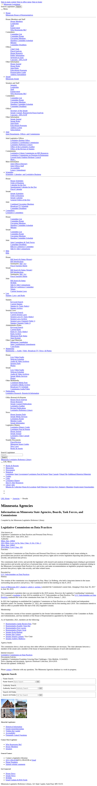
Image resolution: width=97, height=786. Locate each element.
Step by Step (10, 483)
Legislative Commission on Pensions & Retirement (29, 155)
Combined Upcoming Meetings (22, 204)
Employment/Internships (15, 729)
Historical (9, 472)
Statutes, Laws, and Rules (15, 295)
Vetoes (12, 289)
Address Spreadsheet (18, 75)
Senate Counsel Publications (21, 404)
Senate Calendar (16, 198)
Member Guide (16, 421)
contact (8, 670)
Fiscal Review (15, 442)
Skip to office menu (24, 2)
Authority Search (9, 688)
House (8, 13)
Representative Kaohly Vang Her (18, 626)
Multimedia (10, 349)
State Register (15, 338)
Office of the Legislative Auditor (22, 147)
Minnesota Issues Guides (19, 444)
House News (10, 774)
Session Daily (15, 363)
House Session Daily (18, 414)
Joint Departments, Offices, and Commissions (23, 134)
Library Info (10, 485)
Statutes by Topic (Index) (19, 306)
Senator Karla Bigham (14, 632)
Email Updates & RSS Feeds (16, 780)
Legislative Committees (14, 213)
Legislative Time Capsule (19, 436)
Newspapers (10, 470)
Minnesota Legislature (12, 4)
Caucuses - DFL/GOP (18, 60)
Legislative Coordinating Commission (24, 143)
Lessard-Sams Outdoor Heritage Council (25, 157)
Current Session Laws (18, 291)
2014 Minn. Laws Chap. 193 (12, 547)
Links (8, 478)
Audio (21, 357)
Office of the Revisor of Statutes (22, 149)
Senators (13, 85)
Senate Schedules (16, 194)
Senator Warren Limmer (15, 637)
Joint (7, 132)
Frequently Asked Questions (16, 735)
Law (7, 293)
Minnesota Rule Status (18, 336)
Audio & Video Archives (19, 361)
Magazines (10, 468)
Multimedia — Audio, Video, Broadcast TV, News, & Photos (29, 351)
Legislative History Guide (20, 427)
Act (25, 264)
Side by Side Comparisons (20, 249)
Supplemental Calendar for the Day (23, 187)
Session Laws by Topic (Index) (22, 317)
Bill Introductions (16, 262)
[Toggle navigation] (2, 9)
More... (13, 160)
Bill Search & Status (18, 281)
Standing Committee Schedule (21, 41)
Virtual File (63, 474)
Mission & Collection (14, 487)
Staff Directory (42, 487)
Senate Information (17, 423)
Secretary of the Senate (19, 111)
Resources (19, 483)
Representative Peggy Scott (16, 630)
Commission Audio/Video (20, 389)
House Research (16, 53)
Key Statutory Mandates (64, 487)
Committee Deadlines (18, 45)
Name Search (8, 682)
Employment (15, 28)
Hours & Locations (29, 487)
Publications (10, 391)
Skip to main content (8, 2)
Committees (10, 211)
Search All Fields (9, 695)
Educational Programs (18, 70)
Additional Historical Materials (79, 474)
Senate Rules (15, 121)
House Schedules (16, 181)
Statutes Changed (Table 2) (20, 323)
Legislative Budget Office (20, 140)
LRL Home (5, 499)
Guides (8, 476)
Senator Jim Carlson (13, 634)
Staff (12, 26)
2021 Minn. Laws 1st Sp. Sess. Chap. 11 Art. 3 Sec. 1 (21, 543)
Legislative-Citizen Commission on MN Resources (29, 153)
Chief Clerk (14, 49)
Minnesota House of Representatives (19, 15)
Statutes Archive (16, 308)
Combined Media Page (19, 383)
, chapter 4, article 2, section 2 (21, 587)
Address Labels (16, 128)
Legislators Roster (17, 419)
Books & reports (16, 448)
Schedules (9, 172)
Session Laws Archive (18, 319)
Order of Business (17, 183)
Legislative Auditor (17, 406)
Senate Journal (15, 119)
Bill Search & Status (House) (21, 259)
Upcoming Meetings (18, 38)
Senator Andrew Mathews (15, 639)
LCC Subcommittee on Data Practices (15, 574)
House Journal (15, 64)
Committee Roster (17, 36)
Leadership (14, 24)
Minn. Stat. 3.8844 (8, 541)
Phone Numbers (12, 762)
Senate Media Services (18, 376)
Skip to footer (37, 2)
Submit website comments (15, 764)
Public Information (17, 55)
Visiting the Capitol (13, 731)
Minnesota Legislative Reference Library (16, 460)
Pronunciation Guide (18, 72)
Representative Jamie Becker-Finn (18, 624)
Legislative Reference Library (21, 145)
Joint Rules (14, 68)
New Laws (14, 446)
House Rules (15, 66)
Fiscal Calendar (16, 189)
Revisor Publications (18, 408)
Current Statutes (16, 304)
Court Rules (14, 346)
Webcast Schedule (17, 359)
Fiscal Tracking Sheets (18, 266)
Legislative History (13, 481)
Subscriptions (15, 130)
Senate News (10, 776)
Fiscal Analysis (16, 51)
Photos (12, 366)
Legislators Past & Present (20, 429)
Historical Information (14, 727)
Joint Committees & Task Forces (22, 242)
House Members (16, 21)
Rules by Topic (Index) (19, 332)
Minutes (13, 43)
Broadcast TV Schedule (19, 206)
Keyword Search (16, 302)
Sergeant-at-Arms (17, 58)
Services (51, 487)
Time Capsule (53, 474)
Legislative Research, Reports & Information (22, 393)
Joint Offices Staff (17, 166)
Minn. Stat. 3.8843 (8, 545)
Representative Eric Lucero (16, 628)
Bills (7, 251)
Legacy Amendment (18, 170)
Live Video (14, 357)
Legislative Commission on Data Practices (16, 655)
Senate (8, 77)
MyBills (13, 283)
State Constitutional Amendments (22, 344)
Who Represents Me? (18, 30)
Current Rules (15, 329)
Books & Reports (12, 466)
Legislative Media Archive (20, 385)
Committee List (16, 34)
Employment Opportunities (84, 487)
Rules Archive (15, 334)
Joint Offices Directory (18, 164)
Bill (21, 264)
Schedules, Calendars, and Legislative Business (23, 174)
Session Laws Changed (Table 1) (22, 321)
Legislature (10, 474)
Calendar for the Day (18, 185)
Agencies (16, 499)
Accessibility (15, 168)
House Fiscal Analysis (18, 400)
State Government (21, 474)
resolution (16, 595)
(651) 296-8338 (11, 760)
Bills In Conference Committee (22, 247)
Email (34, 760)
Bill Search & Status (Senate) (21, 270)
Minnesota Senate (12, 79)
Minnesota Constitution (19, 342)
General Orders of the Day (20, 200)
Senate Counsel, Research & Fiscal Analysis (26, 113)
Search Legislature (8, 7)
